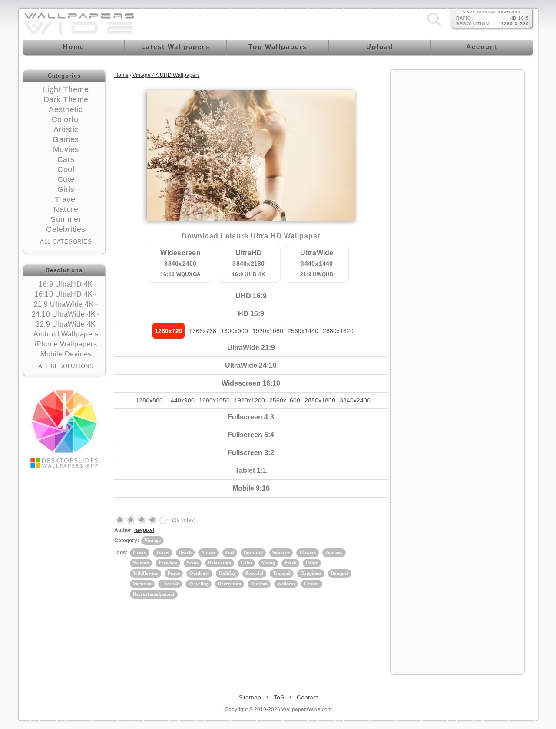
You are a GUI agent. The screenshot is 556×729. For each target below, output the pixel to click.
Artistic (66, 129)
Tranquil (282, 573)
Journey (334, 552)
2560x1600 (284, 400)
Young (268, 562)
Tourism (259, 583)
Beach (185, 552)
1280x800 (149, 400)
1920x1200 (249, 400)
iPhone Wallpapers (66, 344)
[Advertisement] (457, 205)
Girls (66, 189)
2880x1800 (319, 400)
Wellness (286, 583)
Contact (307, 697)
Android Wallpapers (65, 334)
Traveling (198, 583)
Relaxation (219, 562)
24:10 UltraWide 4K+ (66, 314)
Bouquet (339, 573)
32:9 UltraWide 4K (66, 324)
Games (66, 139)
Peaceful (254, 573)
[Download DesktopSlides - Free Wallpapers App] (64, 428)
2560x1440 (303, 330)
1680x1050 (214, 400)
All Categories (66, 241)
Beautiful (253, 552)
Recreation (229, 583)
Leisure (311, 583)
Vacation (142, 583)
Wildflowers (145, 573)
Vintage (152, 540)
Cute (66, 179)
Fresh (290, 562)
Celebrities (66, 229)
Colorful (66, 119)
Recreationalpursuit (154, 594)
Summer (65, 219)
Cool (65, 169)
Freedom (168, 562)
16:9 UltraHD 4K (66, 284)
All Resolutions (66, 366)
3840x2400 (355, 400)
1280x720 (168, 330)
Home (121, 75)
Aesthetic (66, 109)
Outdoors (199, 573)
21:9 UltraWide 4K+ (66, 304)
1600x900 (234, 330)
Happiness (310, 573)
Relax (312, 562)
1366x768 (202, 330)
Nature (65, 209)
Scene (193, 562)
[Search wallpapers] (434, 26)
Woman (141, 562)
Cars (66, 159)
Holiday (227, 573)
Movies (66, 149)
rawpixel (144, 530)
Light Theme (66, 89)
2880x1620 (338, 330)
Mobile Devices (65, 354)
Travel (66, 199)
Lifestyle (170, 583)
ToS (279, 697)
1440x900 (181, 400)
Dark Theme (66, 99)
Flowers (307, 552)
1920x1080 (267, 330)
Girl (229, 552)
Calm (246, 562)
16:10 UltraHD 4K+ (66, 294)
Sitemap (249, 697)
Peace (174, 573)
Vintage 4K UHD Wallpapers (166, 75)
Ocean (139, 552)
